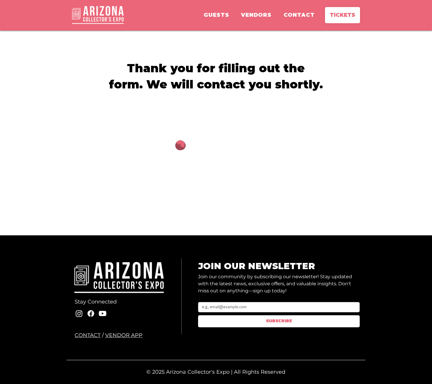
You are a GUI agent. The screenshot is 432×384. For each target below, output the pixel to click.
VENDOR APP (124, 335)
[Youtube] (102, 313)
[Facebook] (90, 313)
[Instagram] (79, 313)
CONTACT (88, 335)
